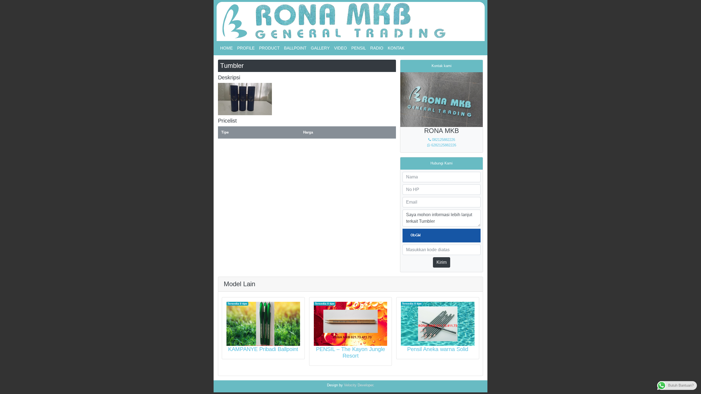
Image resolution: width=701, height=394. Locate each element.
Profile (246, 48)
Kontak (396, 48)
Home (226, 48)
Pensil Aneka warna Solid (437, 349)
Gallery (320, 48)
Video (340, 48)
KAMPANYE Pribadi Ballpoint (263, 349)
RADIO (376, 48)
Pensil (358, 48)
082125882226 (443, 140)
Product (269, 48)
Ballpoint (295, 48)
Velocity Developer (358, 385)
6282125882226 (443, 145)
